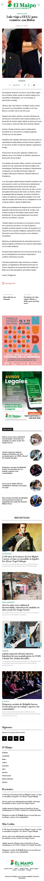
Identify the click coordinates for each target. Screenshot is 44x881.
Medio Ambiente (8, 602)
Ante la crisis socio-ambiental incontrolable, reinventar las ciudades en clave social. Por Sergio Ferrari (13, 440)
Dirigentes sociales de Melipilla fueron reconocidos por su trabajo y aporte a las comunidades (14, 470)
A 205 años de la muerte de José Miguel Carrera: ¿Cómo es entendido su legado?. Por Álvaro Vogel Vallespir (20, 559)
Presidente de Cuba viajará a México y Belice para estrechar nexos (31, 300)
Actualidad (6, 553)
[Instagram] (10, 738)
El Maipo (5, 701)
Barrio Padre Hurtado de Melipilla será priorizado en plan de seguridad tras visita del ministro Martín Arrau (15, 501)
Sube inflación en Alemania (9, 298)
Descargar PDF (10, 283)
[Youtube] (22, 738)
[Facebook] (4, 738)
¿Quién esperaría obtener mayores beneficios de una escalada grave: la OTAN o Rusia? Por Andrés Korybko (15, 455)
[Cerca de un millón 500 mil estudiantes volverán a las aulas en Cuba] (36, 486)
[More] (34, 85)
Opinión (5, 651)
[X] (16, 738)
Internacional (22, 13)
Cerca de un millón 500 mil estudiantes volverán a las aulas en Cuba (14, 486)
